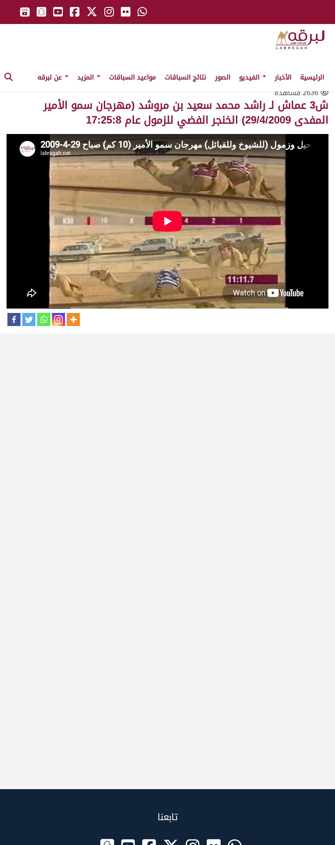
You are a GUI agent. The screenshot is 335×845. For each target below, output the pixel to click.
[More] (73, 319)
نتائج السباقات (185, 77)
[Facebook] (14, 319)
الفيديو (250, 77)
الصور (222, 77)
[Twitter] (28, 319)
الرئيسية (312, 77)
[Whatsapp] (43, 319)
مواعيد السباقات (132, 77)
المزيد (86, 77)
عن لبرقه (51, 77)
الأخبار (283, 77)
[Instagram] (58, 319)
